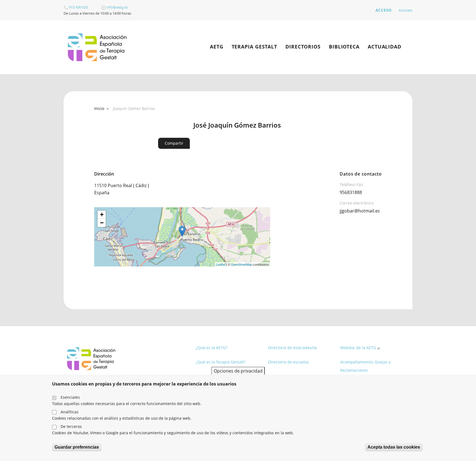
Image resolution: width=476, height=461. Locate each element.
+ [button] (102, 214)
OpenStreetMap (241, 264)
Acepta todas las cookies (393, 447)
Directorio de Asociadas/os (292, 347)
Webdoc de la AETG (358, 347)
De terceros (71, 426)
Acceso (383, 10)
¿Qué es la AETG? (211, 347)
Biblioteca (344, 46)
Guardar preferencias (77, 447)
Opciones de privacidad (238, 371)
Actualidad (384, 46)
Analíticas (70, 411)
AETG (216, 46)
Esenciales (70, 397)
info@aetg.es (117, 7)
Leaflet (220, 264)
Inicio (99, 108)
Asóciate (405, 10)
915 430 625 (78, 7)
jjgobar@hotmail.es (360, 211)
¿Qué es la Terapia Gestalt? (220, 362)
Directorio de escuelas (288, 362)
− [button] (102, 222)
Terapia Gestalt (254, 46)
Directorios (303, 46)
